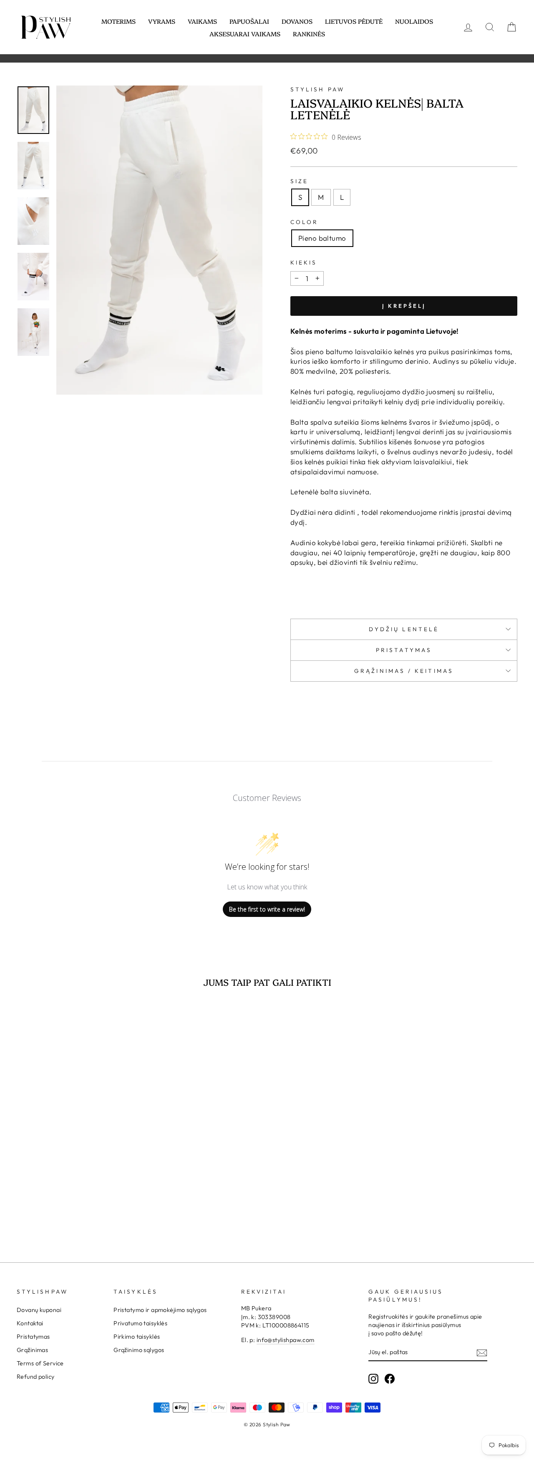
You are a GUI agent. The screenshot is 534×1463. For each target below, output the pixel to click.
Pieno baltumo (322, 238)
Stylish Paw (317, 89)
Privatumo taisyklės (140, 1323)
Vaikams (202, 21)
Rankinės (309, 33)
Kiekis (303, 262)
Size (299, 181)
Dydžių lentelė (404, 629)
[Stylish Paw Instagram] (373, 1379)
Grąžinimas (32, 1350)
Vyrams (161, 21)
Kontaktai (30, 1323)
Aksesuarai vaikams (244, 33)
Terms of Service (40, 1363)
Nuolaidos (414, 21)
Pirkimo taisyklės (136, 1336)
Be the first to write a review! (267, 909)
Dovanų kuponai (39, 1310)
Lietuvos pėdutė (354, 21)
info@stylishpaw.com (286, 1340)
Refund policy (36, 1376)
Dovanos (297, 21)
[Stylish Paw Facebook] (390, 1379)
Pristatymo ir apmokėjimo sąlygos (160, 1310)
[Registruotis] (481, 1352)
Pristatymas (404, 650)
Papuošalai (249, 21)
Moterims (118, 21)
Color (304, 222)
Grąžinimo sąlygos (138, 1350)
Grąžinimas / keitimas (403, 671)
